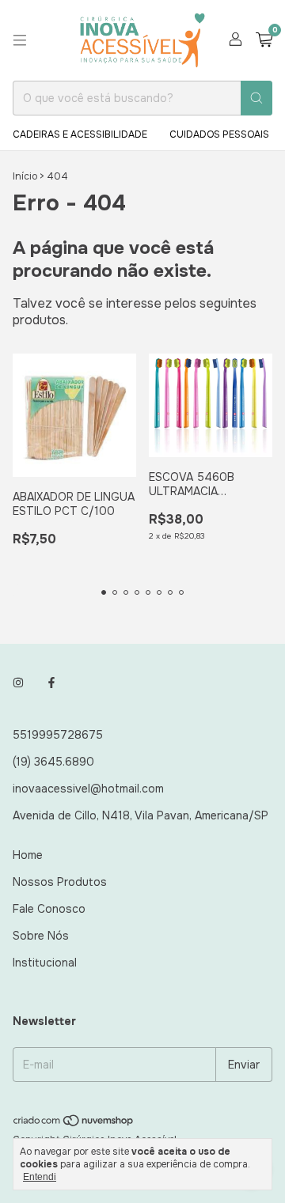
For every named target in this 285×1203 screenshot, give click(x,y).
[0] (264, 41)
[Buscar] (256, 98)
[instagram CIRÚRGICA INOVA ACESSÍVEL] (18, 682)
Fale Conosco (49, 909)
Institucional (45, 962)
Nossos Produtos (60, 882)
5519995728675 (58, 735)
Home (28, 855)
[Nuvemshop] (74, 1124)
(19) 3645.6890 (53, 762)
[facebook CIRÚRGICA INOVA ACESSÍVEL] (51, 682)
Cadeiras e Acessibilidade (80, 134)
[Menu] (20, 40)
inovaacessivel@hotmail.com (88, 788)
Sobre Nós (41, 936)
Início (25, 176)
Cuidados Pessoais (219, 134)
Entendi (39, 1176)
